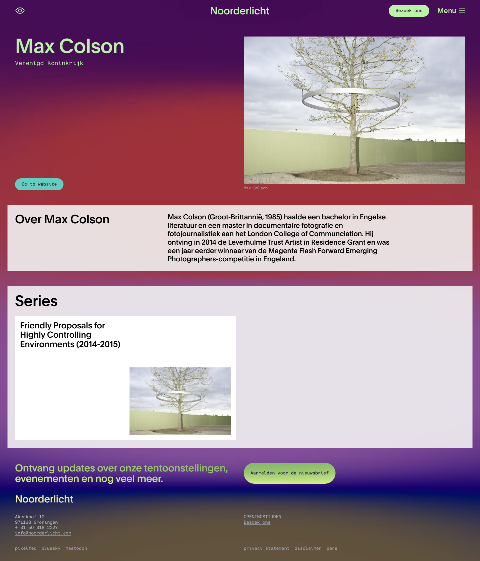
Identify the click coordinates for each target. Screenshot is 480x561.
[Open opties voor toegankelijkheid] (20, 11)
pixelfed (25, 548)
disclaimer (308, 548)
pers (331, 548)
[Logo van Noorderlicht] (240, 11)
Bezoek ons (257, 522)
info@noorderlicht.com (43, 533)
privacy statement (267, 548)
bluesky (51, 548)
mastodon (76, 548)
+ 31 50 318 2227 (36, 527)
